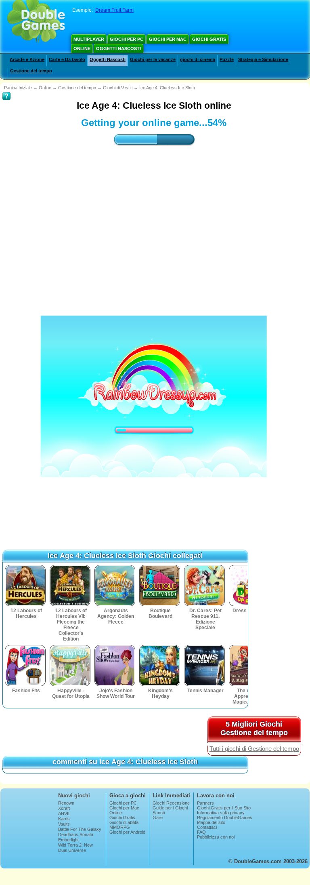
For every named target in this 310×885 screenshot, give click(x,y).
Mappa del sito (211, 822)
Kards (64, 818)
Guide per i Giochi (170, 807)
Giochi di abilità (123, 822)
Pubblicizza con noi (216, 836)
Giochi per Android (127, 832)
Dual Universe (72, 850)
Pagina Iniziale (18, 87)
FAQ (201, 832)
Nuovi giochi (74, 795)
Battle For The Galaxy (79, 829)
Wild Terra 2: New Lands (75, 847)
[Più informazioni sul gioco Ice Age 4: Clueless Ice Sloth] (6, 90)
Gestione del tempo (31, 70)
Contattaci (207, 827)
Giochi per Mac (167, 39)
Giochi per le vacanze (153, 59)
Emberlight (68, 839)
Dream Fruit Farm (114, 10)
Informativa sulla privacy (221, 812)
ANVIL (64, 813)
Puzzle (227, 59)
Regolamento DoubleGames (224, 817)
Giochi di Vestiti (117, 87)
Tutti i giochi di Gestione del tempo (254, 749)
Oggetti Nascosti (118, 48)
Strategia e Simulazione (263, 59)
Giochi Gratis (209, 39)
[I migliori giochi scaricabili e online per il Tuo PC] (36, 22)
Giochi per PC (126, 39)
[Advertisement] (149, 514)
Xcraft (64, 808)
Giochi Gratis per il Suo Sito (224, 807)
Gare (158, 817)
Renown (66, 803)
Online (81, 48)
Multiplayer (88, 39)
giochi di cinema (197, 59)
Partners (205, 803)
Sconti (159, 812)
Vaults (64, 824)
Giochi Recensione (171, 803)
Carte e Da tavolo (67, 59)
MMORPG (119, 827)
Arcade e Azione (27, 59)
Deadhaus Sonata (75, 834)
